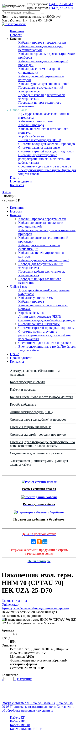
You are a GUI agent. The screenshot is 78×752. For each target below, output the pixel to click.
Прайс (14, 177)
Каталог (15, 215)
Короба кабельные (31, 136)
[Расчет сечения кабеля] (39, 481)
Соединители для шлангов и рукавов (44, 166)
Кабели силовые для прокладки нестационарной (40, 48)
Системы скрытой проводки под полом (46, 151)
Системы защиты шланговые (39, 147)
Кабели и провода (31, 125)
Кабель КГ (17, 717)
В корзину (24, 679)
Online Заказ (18, 286)
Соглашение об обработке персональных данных (38, 708)
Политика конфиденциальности (33, 706)
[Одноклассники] (39, 541)
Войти (6, 192)
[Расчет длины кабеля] (39, 496)
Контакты (17, 185)
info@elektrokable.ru (16, 703)
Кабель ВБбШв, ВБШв (26, 729)
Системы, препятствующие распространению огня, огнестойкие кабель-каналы (44, 158)
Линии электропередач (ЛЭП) (39, 140)
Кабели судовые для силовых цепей (43, 84)
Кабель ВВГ (18, 721)
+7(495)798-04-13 (61, 4)
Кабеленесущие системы (35, 121)
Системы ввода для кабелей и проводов (46, 144)
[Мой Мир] (44, 541)
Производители (21, 181)
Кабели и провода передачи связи (42, 42)
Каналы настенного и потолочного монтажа (41, 397)
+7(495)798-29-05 (61, 8)
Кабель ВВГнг (20, 725)
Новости (16, 35)
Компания (17, 31)
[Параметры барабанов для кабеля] (39, 511)
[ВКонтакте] (33, 541)
